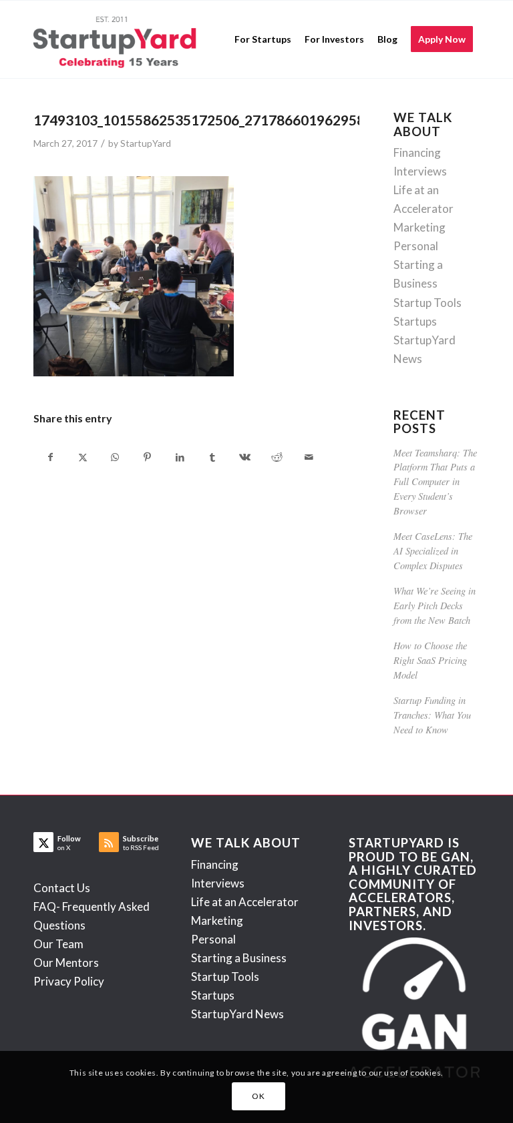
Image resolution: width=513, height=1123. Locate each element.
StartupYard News (237, 1014)
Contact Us (61, 888)
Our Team (58, 944)
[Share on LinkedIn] (180, 457)
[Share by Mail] (309, 457)
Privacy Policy (68, 981)
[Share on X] (82, 457)
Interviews (420, 171)
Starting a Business (239, 958)
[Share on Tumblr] (212, 457)
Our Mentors (66, 963)
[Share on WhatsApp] (115, 457)
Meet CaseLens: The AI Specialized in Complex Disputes (432, 550)
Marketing (419, 227)
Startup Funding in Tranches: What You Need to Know (432, 714)
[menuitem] (263, 39)
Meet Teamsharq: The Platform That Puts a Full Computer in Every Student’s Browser (435, 481)
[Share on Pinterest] (147, 457)
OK (258, 1096)
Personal (415, 246)
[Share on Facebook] (50, 457)
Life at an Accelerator (245, 902)
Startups (415, 321)
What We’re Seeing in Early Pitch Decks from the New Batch (434, 605)
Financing (417, 152)
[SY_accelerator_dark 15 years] (117, 39)
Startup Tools (427, 303)
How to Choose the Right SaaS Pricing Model (430, 660)
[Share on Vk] (244, 457)
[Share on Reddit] (277, 457)
